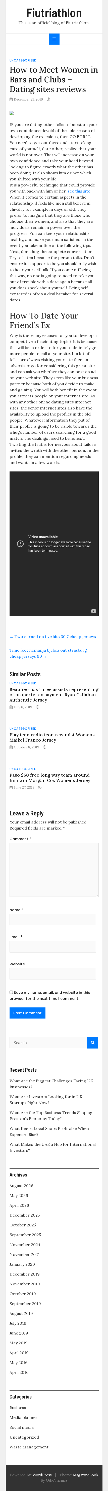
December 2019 (25, 1274)
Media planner (23, 1417)
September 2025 (25, 1234)
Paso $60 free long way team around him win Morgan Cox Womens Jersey (50, 777)
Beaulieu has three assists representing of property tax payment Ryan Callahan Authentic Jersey (54, 694)
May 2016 (18, 1362)
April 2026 (19, 1205)
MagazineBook (85, 1475)
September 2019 (25, 1303)
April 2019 (19, 1352)
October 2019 (23, 1293)
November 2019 (25, 1283)
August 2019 (21, 1313)
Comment (20, 839)
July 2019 (18, 1323)
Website (17, 964)
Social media (22, 1427)
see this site (79, 191)
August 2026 (21, 1185)
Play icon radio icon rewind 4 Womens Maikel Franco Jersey (52, 737)
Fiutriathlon (54, 12)
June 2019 (19, 1333)
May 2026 (19, 1195)
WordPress (42, 1475)
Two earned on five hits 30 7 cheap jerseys (53, 636)
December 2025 (25, 1215)
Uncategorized (23, 60)
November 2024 (25, 1244)
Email (16, 937)
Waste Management (29, 1446)
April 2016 (19, 1372)
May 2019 (19, 1342)
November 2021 (25, 1254)
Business (18, 1407)
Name (16, 910)
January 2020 (22, 1264)
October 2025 (23, 1224)
